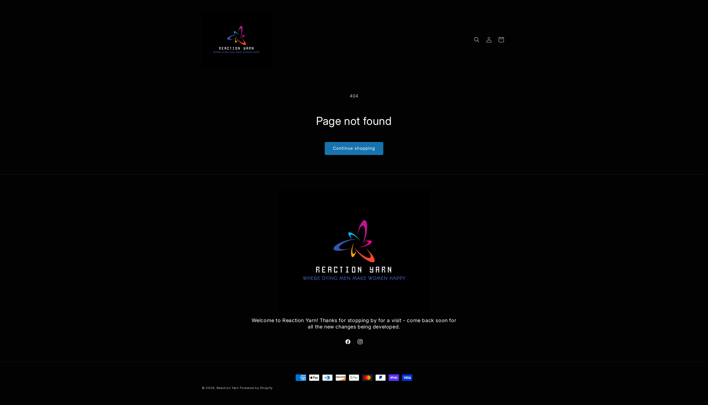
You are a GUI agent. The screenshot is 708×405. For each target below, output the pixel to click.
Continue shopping (354, 148)
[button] (477, 40)
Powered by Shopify (256, 388)
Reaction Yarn (228, 388)
